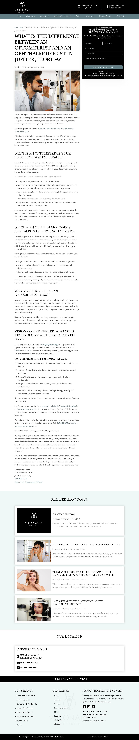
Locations (88, 16)
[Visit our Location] (93, 706)
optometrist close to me (26, 409)
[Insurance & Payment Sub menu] (70, 16)
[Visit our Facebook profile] (84, 706)
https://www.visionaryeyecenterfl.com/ (29, 482)
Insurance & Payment (61, 16)
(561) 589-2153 (33, 663)
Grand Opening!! (64, 515)
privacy (94, 75)
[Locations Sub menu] (93, 16)
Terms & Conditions (102, 737)
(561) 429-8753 (116, 8)
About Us (29, 16)
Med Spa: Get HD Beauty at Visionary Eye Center (86, 545)
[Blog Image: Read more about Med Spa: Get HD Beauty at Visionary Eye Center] (34, 551)
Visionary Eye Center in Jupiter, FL (94, 721)
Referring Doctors (105, 16)
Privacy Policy (91, 737)
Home (19, 16)
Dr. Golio (27, 351)
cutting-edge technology (49, 344)
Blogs (78, 16)
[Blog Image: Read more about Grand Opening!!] (34, 520)
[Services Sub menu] (48, 16)
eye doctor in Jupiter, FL (50, 406)
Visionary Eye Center (41, 737)
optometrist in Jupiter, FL (69, 406)
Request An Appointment (103, 67)
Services (43, 16)
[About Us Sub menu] (34, 16)
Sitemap (57, 724)
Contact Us (120, 16)
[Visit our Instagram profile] (88, 706)
